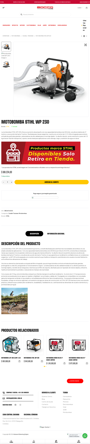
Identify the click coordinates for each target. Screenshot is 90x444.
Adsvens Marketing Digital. (21, 434)
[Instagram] (20, 405)
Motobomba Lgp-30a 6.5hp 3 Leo (11, 358)
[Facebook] (15, 405)
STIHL (7, 126)
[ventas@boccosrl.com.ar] (4, 398)
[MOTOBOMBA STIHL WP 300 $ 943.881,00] (86, 36)
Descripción (34, 234)
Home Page (6, 36)
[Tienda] (11, 441)
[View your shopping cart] (86, 8)
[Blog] (56, 441)
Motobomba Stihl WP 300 (31, 358)
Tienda (11, 442)
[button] (85, 45)
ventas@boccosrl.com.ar (14, 398)
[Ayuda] (79, 441)
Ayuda (78, 442)
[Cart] (34, 441)
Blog (56, 442)
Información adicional (56, 234)
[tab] (34, 234)
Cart (34, 442)
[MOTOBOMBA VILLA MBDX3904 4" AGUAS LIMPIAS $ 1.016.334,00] (81, 36)
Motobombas (16, 36)
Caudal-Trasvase (27, 36)
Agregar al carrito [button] (19, 361)
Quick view (18, 338)
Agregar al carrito (52, 182)
